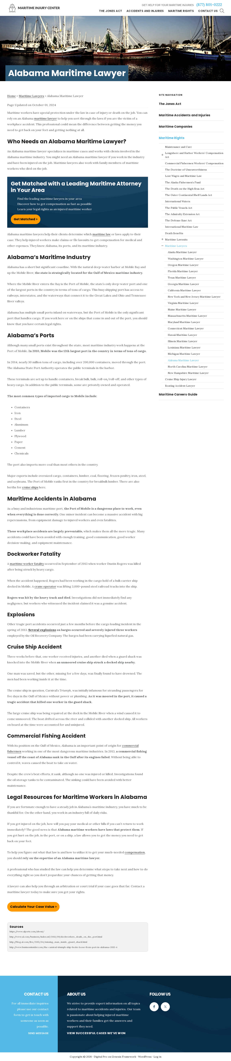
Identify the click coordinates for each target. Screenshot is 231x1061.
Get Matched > (26, 219)
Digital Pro (100, 1056)
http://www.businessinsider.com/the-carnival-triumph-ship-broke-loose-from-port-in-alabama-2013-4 (63, 947)
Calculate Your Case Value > (33, 907)
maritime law (101, 234)
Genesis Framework (124, 1056)
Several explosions (42, 630)
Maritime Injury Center (34, 8)
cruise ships (30, 487)
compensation (135, 852)
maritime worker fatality (27, 563)
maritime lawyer (45, 118)
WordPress (145, 1056)
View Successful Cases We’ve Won (96, 1033)
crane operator (45, 586)
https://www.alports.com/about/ (27, 931)
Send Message (38, 1033)
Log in (157, 1056)
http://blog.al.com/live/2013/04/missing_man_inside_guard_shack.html (48, 942)
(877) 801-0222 (209, 4)
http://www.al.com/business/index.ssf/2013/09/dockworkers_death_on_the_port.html (56, 936)
